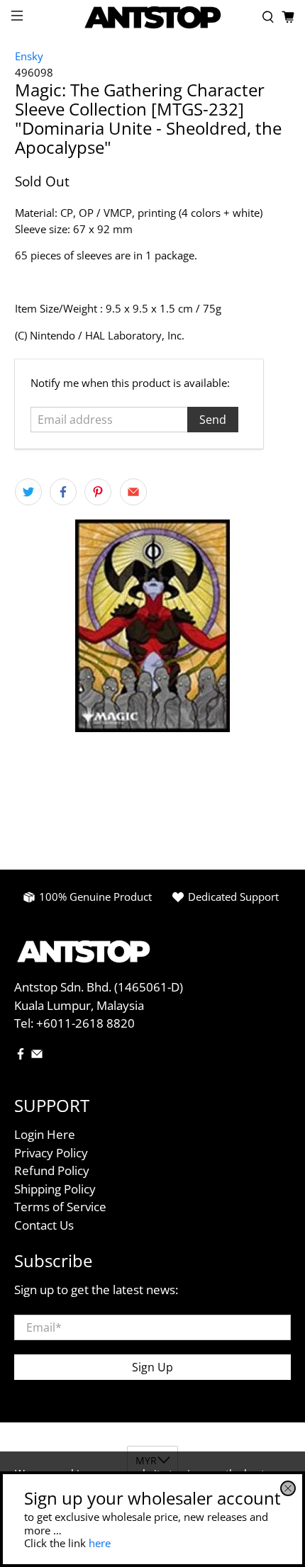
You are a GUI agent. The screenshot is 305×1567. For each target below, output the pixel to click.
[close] (288, 1488)
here (100, 1543)
